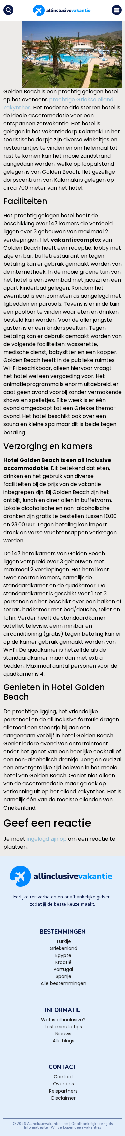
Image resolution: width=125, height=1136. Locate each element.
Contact (63, 1076)
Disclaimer (63, 1098)
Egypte (63, 955)
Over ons (63, 1083)
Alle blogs (63, 1040)
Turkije (63, 941)
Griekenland (63, 948)
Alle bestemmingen (63, 983)
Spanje (63, 976)
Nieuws (63, 1033)
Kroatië (63, 962)
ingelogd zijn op (47, 839)
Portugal (63, 969)
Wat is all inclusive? (63, 1019)
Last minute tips (63, 1026)
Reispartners (63, 1090)
